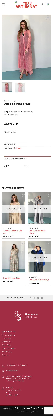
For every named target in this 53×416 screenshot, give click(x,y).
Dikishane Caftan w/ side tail (12, 232)
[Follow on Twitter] (38, 298)
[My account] (42, 4)
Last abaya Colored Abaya (39, 280)
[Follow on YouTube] (42, 298)
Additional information (15, 159)
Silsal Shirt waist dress (11, 278)
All (14, 148)
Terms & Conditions (8, 335)
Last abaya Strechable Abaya (37, 232)
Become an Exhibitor (9, 348)
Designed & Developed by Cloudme (26, 412)
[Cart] (49, 4)
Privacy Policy (6, 338)
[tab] (27, 158)
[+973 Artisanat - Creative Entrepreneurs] (26, 4)
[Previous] (6, 47)
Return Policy (6, 345)
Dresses (18, 148)
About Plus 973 (7, 351)
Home (6, 101)
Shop (13, 101)
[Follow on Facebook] (30, 298)
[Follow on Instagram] (34, 298)
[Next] (47, 47)
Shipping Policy (7, 342)
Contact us (5, 355)
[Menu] (3, 4)
